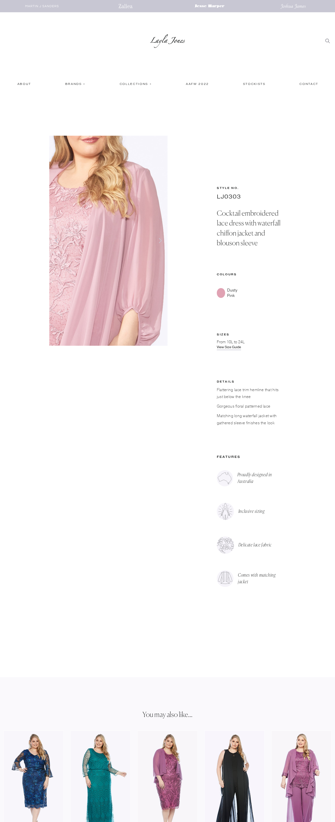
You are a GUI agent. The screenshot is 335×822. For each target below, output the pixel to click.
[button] (75, 86)
